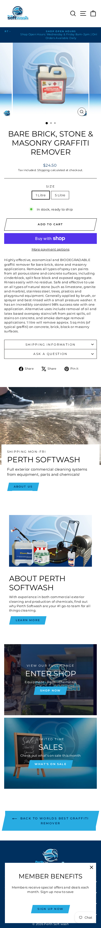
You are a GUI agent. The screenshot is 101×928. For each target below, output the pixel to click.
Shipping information (50, 344)
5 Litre (60, 195)
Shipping (43, 170)
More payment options (51, 249)
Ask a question (50, 354)
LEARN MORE (28, 620)
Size (50, 186)
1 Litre (41, 195)
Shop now (50, 690)
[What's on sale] (50, 753)
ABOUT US (23, 486)
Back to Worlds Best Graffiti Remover (54, 820)
